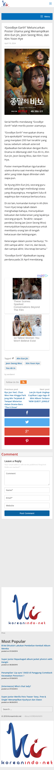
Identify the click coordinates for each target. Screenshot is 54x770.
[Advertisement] (27, 554)
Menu (47, 16)
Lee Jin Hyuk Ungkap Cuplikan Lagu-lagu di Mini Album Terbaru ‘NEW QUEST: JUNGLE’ (39, 395)
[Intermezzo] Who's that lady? (16, 686)
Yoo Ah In (10, 368)
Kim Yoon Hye (33, 363)
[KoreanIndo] (5, 3)
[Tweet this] (27, 422)
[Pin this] (27, 441)
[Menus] (51, 3)
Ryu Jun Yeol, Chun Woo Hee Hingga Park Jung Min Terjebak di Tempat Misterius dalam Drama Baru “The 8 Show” (15, 398)
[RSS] (24, 382)
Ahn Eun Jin (22, 358)
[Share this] (27, 413)
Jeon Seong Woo (14, 363)
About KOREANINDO (33, 716)
